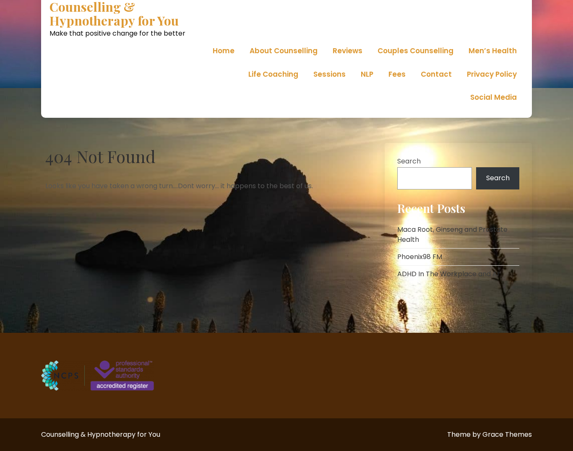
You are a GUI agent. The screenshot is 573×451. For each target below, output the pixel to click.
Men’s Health (493, 51)
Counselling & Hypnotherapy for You (114, 14)
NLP (367, 74)
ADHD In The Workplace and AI (448, 274)
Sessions (329, 74)
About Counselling (284, 51)
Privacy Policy (492, 74)
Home (223, 51)
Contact (436, 74)
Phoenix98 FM (419, 257)
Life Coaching (273, 74)
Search (409, 161)
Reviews (347, 51)
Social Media (493, 97)
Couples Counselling (415, 51)
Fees (397, 74)
